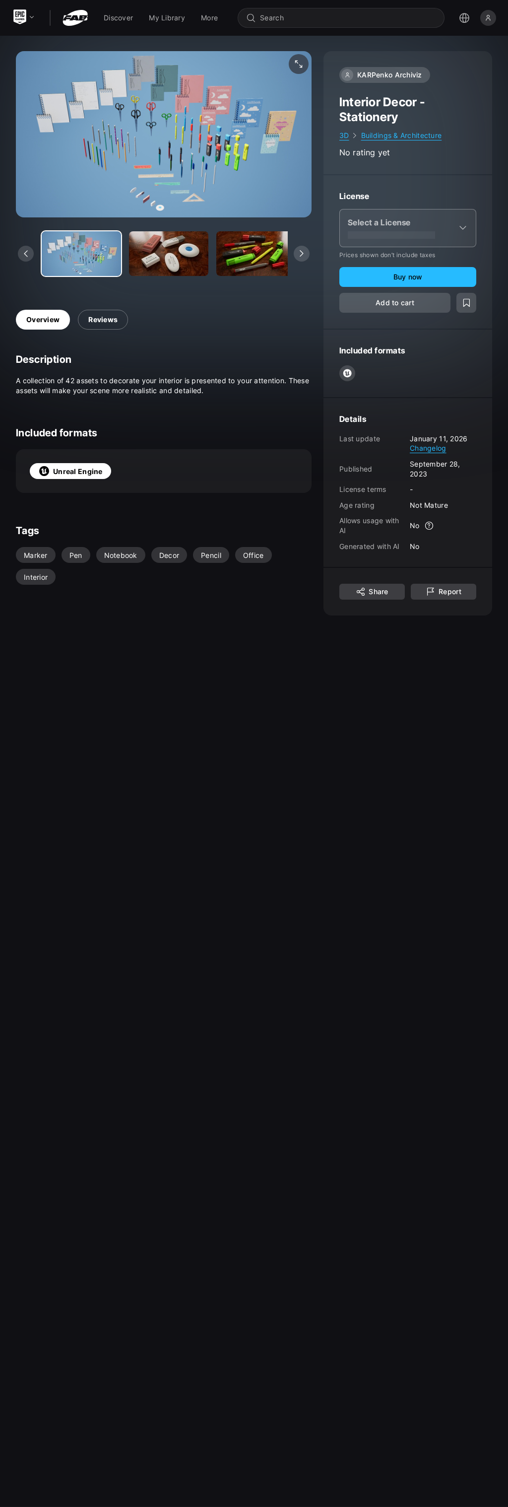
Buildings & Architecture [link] (401, 135)
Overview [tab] (43, 319)
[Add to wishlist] (466, 303)
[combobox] (348, 18)
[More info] (430, 526)
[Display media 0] (81, 253)
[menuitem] (118, 18)
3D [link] (344, 135)
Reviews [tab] (103, 319)
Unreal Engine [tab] (78, 471)
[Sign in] (488, 18)
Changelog (428, 448)
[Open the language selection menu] (464, 18)
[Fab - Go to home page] (75, 18)
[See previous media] (26, 254)
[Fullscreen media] (299, 64)
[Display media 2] (256, 253)
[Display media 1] (168, 253)
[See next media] (302, 254)
